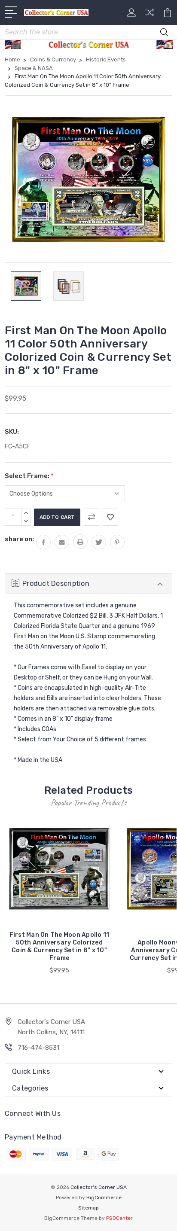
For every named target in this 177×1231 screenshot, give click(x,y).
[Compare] (149, 15)
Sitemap (88, 1208)
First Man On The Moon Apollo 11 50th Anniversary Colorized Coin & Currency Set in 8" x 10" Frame (59, 946)
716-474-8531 (38, 1047)
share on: (19, 539)
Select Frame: (29, 476)
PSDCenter (119, 1218)
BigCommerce (104, 1197)
